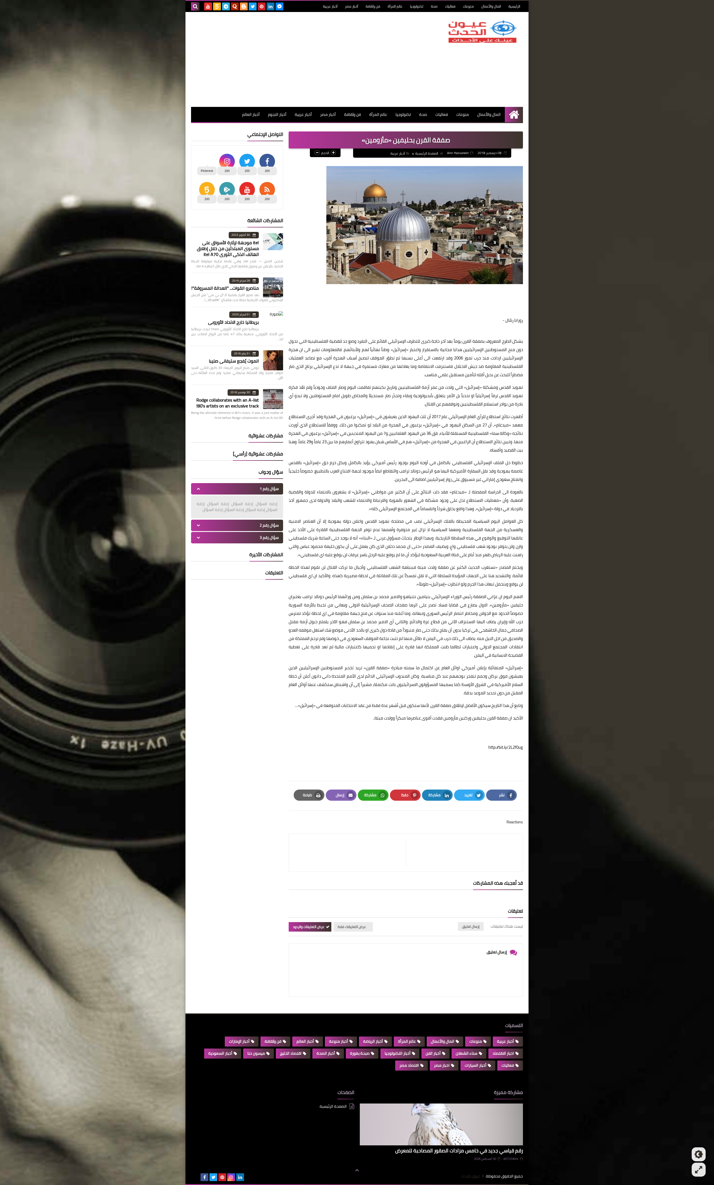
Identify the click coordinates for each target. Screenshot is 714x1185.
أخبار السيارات (475, 1065)
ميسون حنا (256, 1053)
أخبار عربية (330, 6)
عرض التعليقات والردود (308, 926)
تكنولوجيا (416, 6)
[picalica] (195, 1177)
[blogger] (244, 6)
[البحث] (195, 6)
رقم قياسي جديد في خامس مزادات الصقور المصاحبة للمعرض (459, 1150)
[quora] (235, 6)
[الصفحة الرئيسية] (514, 114)
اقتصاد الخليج (290, 1053)
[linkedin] (270, 6)
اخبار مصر (442, 1065)
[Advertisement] (292, 59)
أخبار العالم (251, 114)
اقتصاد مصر (409, 1065)
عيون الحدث (470, 1176)
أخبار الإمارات (239, 1041)
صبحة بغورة (360, 1053)
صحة (434, 6)
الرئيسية (514, 6)
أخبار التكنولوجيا (398, 1053)
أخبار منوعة (338, 1041)
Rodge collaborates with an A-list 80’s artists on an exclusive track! (227, 403)
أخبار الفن (433, 1053)
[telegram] (226, 6)
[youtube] (208, 6)
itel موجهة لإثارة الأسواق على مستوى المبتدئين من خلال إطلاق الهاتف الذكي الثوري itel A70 (228, 248)
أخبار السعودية (220, 1053)
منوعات (468, 6)
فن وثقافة (373, 6)
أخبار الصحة (326, 1053)
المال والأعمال (491, 6)
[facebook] (204, 1177)
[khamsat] (217, 6)
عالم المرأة (395, 6)
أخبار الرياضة (373, 1041)
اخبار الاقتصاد (503, 1053)
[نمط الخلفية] (699, 1170)
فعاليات (450, 6)
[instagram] (231, 1177)
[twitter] (253, 6)
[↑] (357, 1170)
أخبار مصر (351, 6)
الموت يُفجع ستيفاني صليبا (234, 361)
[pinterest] (262, 6)
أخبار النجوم (277, 114)
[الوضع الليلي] (699, 1154)
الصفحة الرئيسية (426, 153)
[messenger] (279, 6)
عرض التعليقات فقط (352, 926)
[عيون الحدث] (482, 31)
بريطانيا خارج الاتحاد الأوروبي (233, 322)
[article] (350, 852)
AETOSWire (510, 1159)
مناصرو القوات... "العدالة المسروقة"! (225, 288)
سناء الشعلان (466, 1053)
